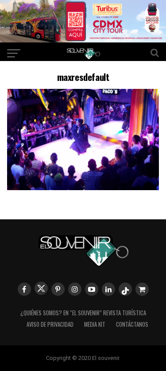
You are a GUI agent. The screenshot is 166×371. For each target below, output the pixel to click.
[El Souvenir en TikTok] (125, 289)
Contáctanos (132, 324)
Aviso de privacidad (50, 324)
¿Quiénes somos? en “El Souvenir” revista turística (83, 313)
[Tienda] (142, 289)
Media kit (94, 324)
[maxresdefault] (83, 187)
